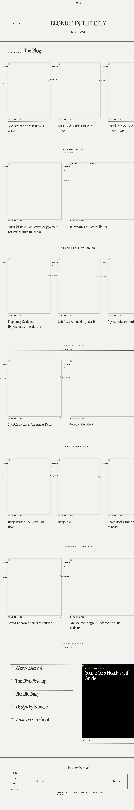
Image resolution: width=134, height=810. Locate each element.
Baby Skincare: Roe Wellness (88, 227)
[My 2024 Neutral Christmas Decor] (60, 418)
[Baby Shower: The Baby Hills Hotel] (48, 516)
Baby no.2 (64, 522)
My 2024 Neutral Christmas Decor (30, 424)
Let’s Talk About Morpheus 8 (76, 321)
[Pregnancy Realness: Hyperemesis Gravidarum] (48, 315)
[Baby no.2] (98, 516)
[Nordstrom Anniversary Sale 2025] (48, 119)
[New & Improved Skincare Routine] (60, 617)
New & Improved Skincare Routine (30, 623)
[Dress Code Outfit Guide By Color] (98, 119)
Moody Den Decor (81, 424)
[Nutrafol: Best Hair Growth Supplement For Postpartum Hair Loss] (60, 221)
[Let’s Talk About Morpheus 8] (98, 315)
